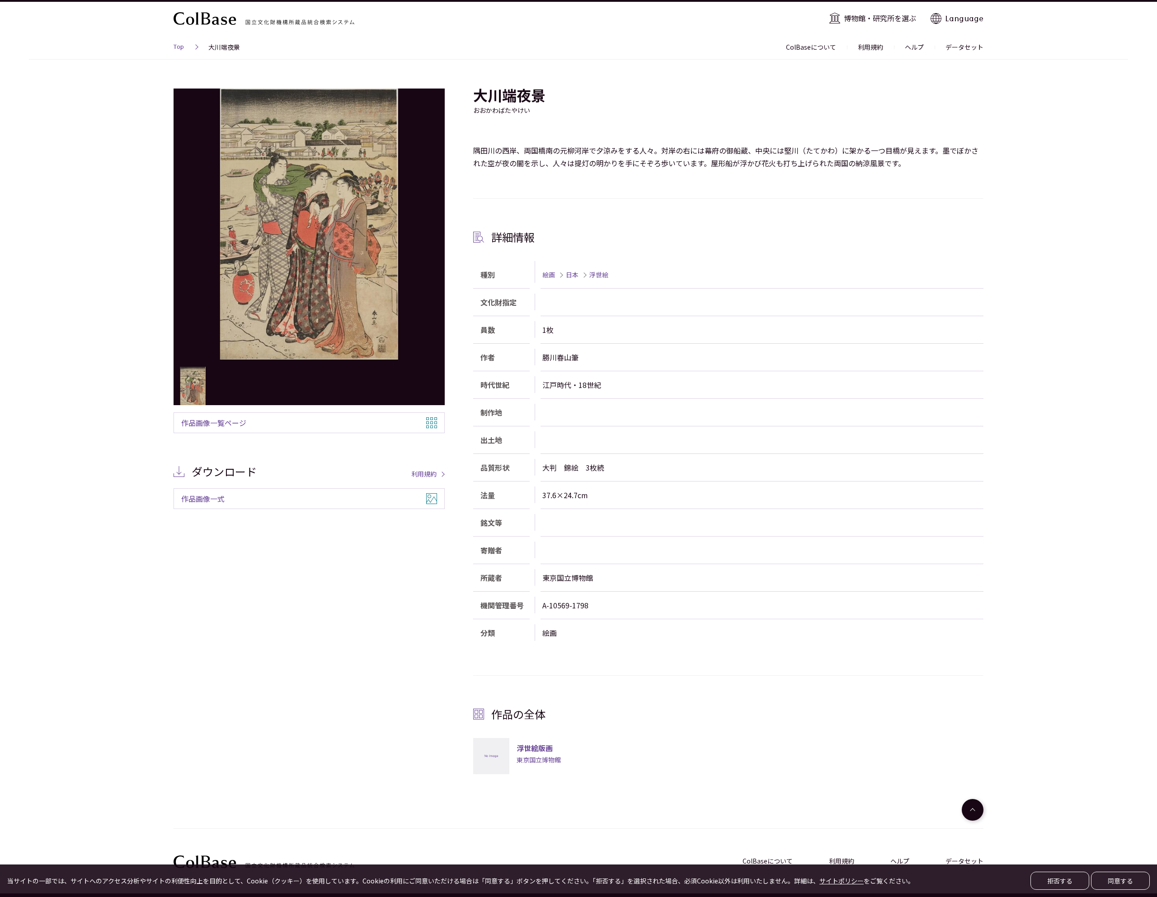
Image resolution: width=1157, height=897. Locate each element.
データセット (964, 46)
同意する (1120, 880)
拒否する (1059, 880)
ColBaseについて (811, 46)
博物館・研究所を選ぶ (880, 18)
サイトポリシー (841, 880)
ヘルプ (914, 46)
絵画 (548, 274)
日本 (572, 274)
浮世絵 (598, 274)
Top (179, 48)
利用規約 (870, 46)
